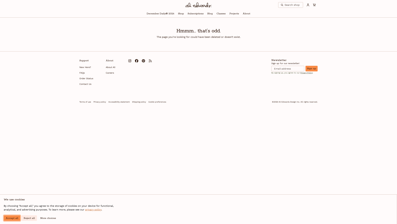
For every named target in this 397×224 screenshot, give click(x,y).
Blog (210, 13)
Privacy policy (100, 102)
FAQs (82, 73)
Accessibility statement (119, 102)
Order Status (86, 78)
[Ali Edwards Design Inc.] (198, 4)
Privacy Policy (306, 73)
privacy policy (93, 209)
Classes (221, 13)
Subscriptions (196, 13)
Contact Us (85, 84)
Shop (181, 13)
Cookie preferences (157, 102)
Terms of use (85, 102)
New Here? (85, 67)
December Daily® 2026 (160, 13)
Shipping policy (139, 102)
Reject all (29, 218)
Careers (110, 73)
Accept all (12, 218)
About (246, 13)
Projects (234, 13)
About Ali (110, 67)
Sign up (311, 68)
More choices (48, 218)
